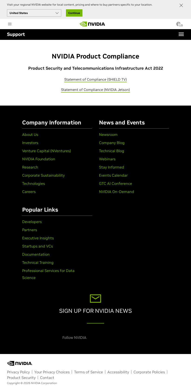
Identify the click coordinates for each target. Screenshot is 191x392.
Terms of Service (88, 372)
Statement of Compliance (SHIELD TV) (95, 79)
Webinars (107, 159)
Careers (29, 191)
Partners (29, 229)
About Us (30, 134)
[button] (178, 25)
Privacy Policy (18, 372)
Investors (30, 142)
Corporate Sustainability (43, 175)
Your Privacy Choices (52, 372)
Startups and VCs (37, 246)
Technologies (33, 183)
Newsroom (108, 134)
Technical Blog (111, 150)
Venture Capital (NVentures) (46, 150)
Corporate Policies (149, 372)
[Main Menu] (10, 24)
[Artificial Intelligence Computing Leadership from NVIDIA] (92, 24)
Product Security (21, 377)
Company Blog (112, 142)
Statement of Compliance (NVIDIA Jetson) (95, 89)
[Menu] (181, 34)
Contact (47, 377)
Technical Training (38, 262)
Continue (74, 13)
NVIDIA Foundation (38, 159)
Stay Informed (111, 167)
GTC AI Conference (115, 183)
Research (30, 167)
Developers (32, 221)
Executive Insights (38, 238)
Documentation (36, 254)
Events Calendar (113, 175)
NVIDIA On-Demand (116, 191)
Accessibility (118, 372)
